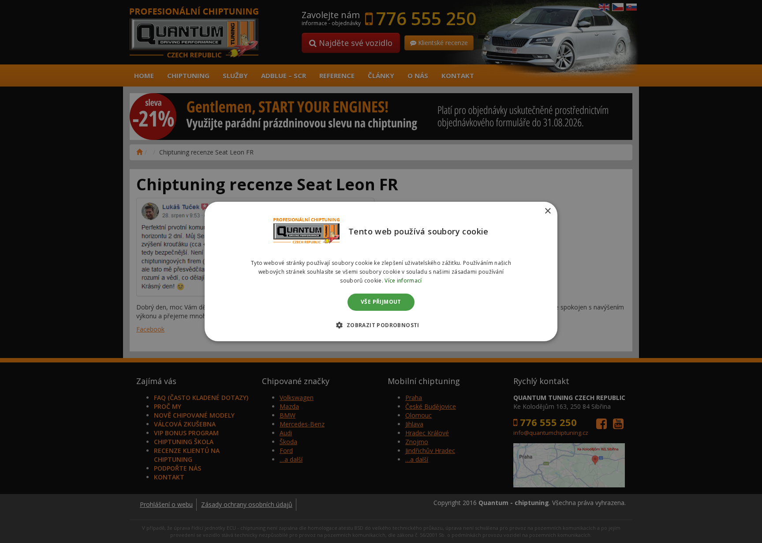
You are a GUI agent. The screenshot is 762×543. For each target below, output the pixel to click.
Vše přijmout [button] (381, 302)
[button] (381, 325)
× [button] (547, 211)
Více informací (403, 280)
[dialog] (381, 271)
